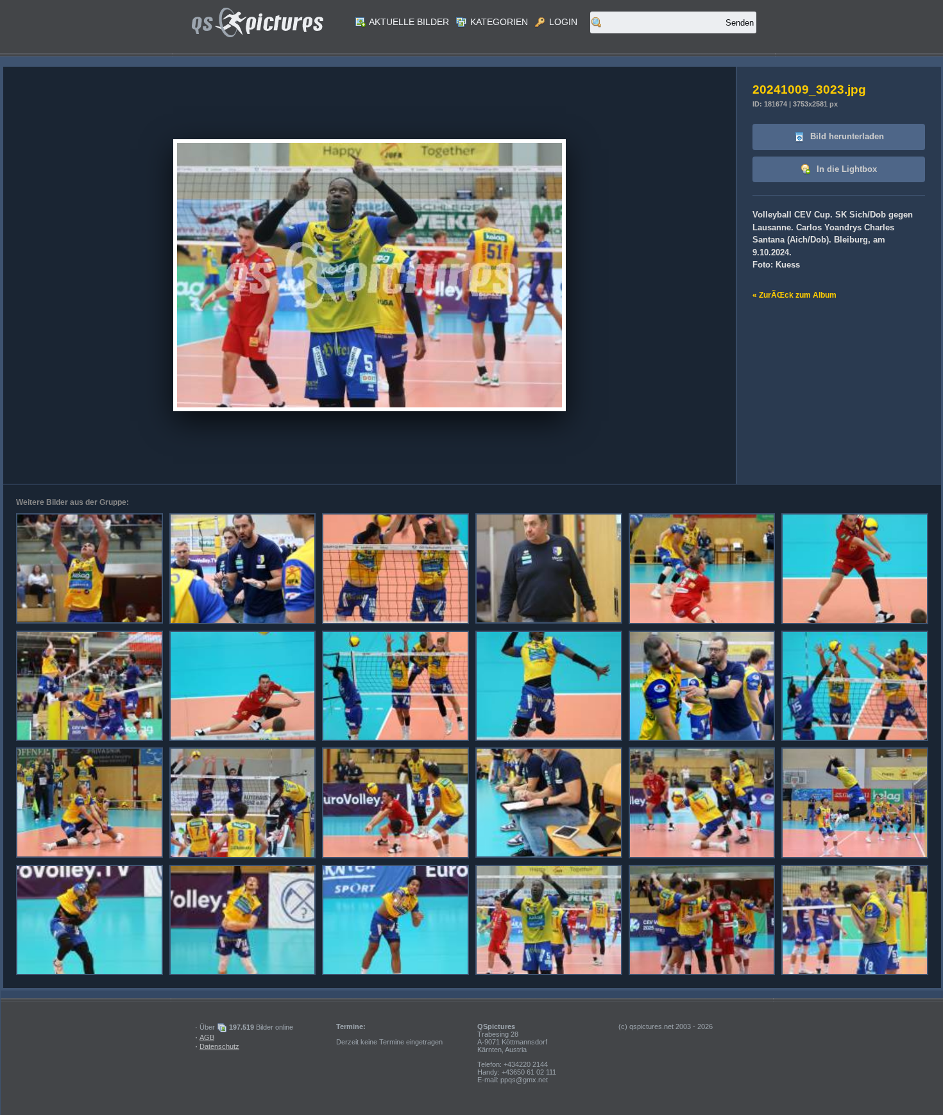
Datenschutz (219, 1046)
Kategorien (498, 22)
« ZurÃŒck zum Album (794, 295)
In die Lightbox (845, 169)
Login (562, 22)
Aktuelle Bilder (408, 22)
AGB (207, 1037)
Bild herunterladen (846, 136)
